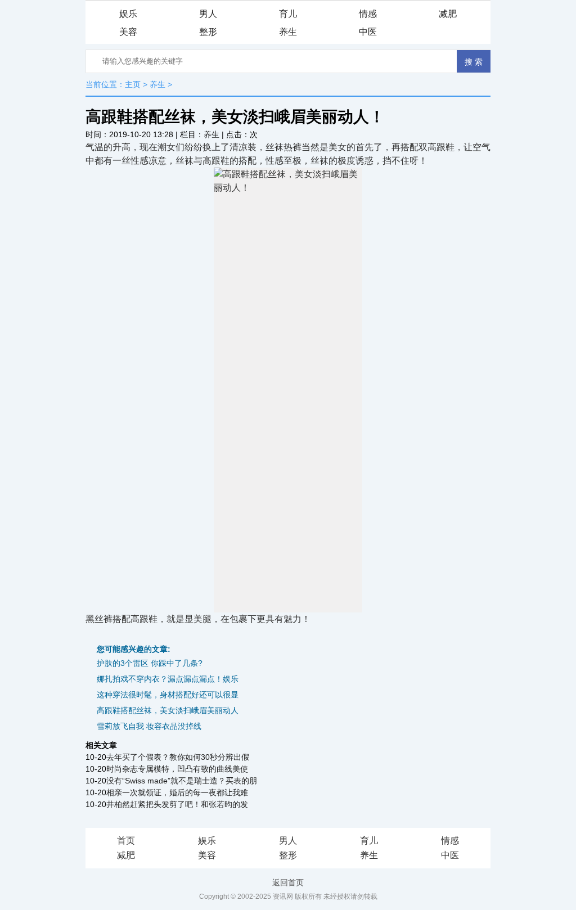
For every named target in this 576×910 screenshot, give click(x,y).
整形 (208, 32)
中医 (368, 32)
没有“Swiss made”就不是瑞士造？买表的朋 (181, 780)
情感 (368, 14)
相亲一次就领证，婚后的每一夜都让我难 (177, 792)
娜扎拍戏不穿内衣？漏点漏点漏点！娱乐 (167, 678)
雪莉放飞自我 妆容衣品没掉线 (149, 726)
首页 (126, 840)
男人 (208, 14)
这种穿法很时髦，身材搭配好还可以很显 (167, 694)
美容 (128, 32)
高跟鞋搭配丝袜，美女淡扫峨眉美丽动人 (167, 710)
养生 (288, 32)
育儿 (288, 14)
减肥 (448, 14)
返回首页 (288, 882)
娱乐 (128, 14)
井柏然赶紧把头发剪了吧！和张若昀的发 (177, 804)
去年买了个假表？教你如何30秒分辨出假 (177, 757)
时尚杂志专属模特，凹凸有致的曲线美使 (177, 768)
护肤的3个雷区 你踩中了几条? (149, 663)
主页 (133, 84)
